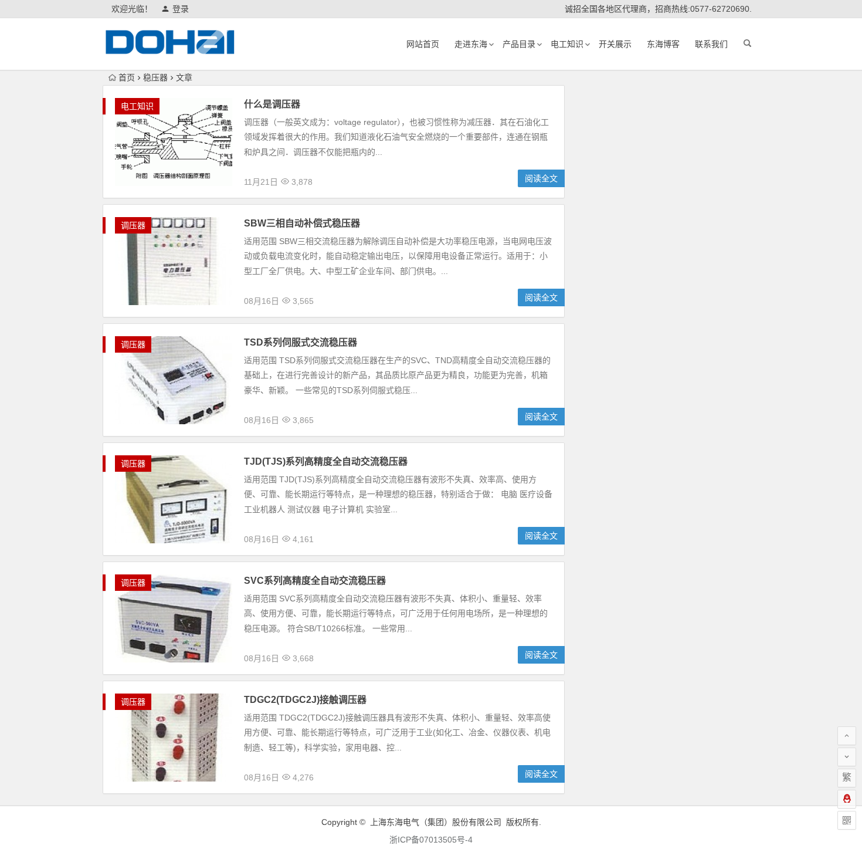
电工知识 (567, 44)
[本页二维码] (846, 820)
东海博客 (663, 44)
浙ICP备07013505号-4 (431, 839)
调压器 (133, 225)
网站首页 (422, 44)
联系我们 (711, 44)
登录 (180, 8)
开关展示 (615, 44)
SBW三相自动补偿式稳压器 (302, 223)
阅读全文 (541, 178)
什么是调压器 (272, 104)
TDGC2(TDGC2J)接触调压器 (305, 700)
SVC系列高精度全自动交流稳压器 (315, 581)
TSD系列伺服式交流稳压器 (300, 342)
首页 (126, 77)
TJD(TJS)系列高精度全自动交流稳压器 (326, 461)
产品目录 (519, 44)
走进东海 (470, 44)
